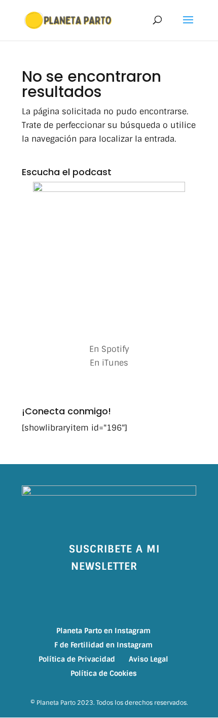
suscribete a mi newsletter (114, 557)
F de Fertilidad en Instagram (103, 644)
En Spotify (109, 349)
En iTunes (109, 362)
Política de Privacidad (77, 659)
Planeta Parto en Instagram (103, 630)
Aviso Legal (148, 659)
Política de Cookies (103, 673)
